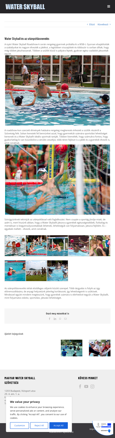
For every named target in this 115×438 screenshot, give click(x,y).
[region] (39, 414)
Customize (19, 425)
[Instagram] (92, 386)
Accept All (58, 425)
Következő (103, 24)
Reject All (39, 425)
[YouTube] (86, 386)
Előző (92, 24)
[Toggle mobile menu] (109, 6)
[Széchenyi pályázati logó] (102, 428)
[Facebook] (80, 386)
